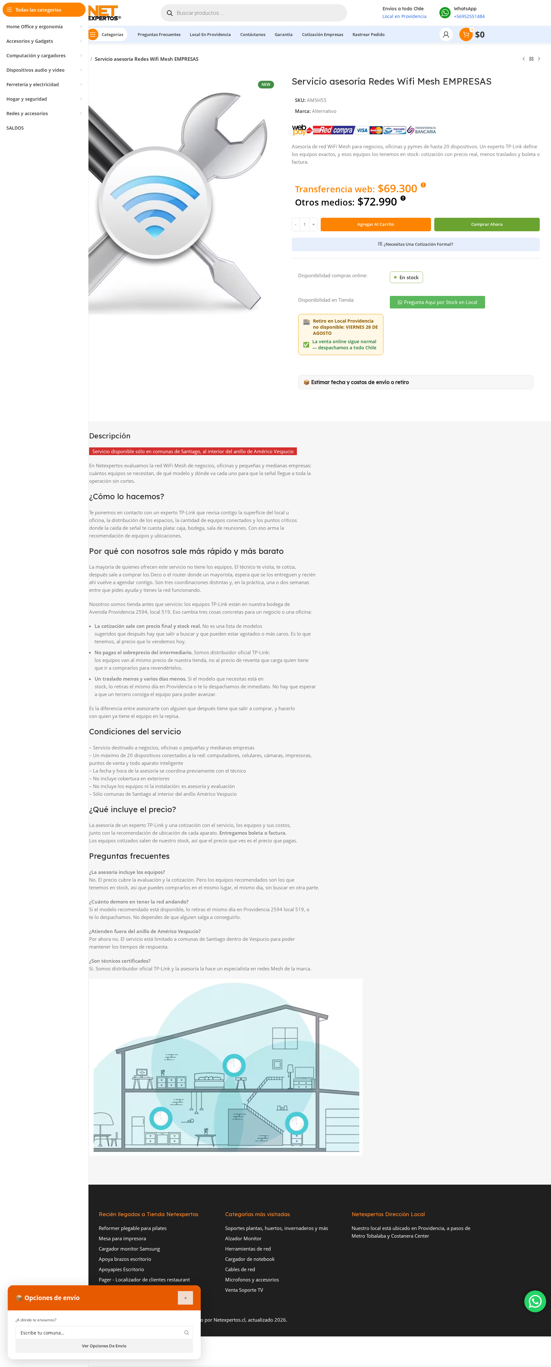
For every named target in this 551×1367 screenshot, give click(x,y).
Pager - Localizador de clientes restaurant (144, 1279)
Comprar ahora (487, 224)
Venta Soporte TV (244, 1290)
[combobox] (104, 1332)
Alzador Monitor (243, 1238)
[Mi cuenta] (446, 34)
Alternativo (324, 111)
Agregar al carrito (375, 224)
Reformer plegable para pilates (133, 1228)
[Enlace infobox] (462, 13)
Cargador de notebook (250, 1259)
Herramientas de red (248, 1248)
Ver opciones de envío (104, 1346)
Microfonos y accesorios (252, 1279)
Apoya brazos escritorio (125, 1259)
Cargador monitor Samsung (129, 1248)
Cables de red (240, 1269)
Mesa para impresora (122, 1238)
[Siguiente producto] (539, 59)
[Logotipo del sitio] (105, 12)
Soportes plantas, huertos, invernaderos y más (276, 1228)
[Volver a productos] (531, 59)
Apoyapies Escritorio (121, 1269)
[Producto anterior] (524, 59)
